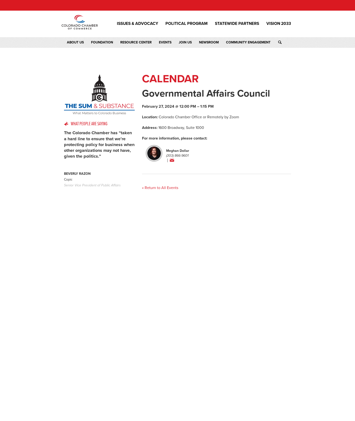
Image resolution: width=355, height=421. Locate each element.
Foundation (102, 42)
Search (284, 42)
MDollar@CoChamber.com (185, 160)
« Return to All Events (160, 187)
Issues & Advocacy (137, 23)
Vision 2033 (278, 23)
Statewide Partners (237, 23)
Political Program (186, 23)
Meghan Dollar (177, 151)
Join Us (185, 42)
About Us (75, 42)
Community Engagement (248, 42)
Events (165, 42)
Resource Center (136, 42)
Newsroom (209, 42)
